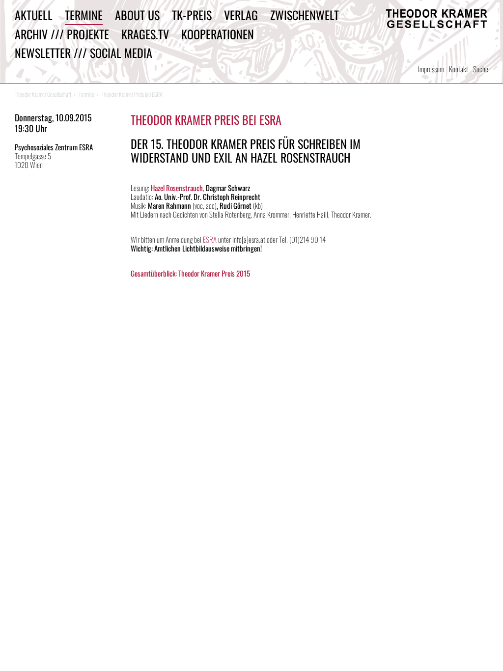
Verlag (241, 15)
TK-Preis (192, 15)
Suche (480, 68)
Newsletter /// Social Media (83, 52)
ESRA (210, 239)
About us (137, 15)
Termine (84, 15)
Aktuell (34, 15)
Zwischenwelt (304, 15)
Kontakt (458, 68)
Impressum (431, 68)
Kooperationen (217, 34)
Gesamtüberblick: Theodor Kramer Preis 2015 (190, 273)
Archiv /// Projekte (62, 34)
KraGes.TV (145, 34)
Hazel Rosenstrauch (177, 187)
